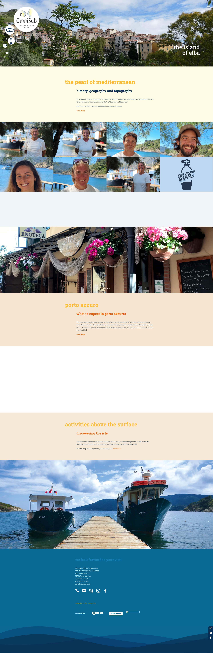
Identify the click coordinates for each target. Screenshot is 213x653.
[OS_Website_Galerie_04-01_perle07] (133, 174)
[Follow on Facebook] (210, 637)
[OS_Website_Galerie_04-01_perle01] (26, 139)
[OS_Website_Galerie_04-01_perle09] (26, 209)
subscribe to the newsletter (85, 603)
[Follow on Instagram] (210, 628)
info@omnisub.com (82, 584)
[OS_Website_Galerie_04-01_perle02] (79, 139)
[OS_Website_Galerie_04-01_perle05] (26, 174)
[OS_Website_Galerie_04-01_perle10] (79, 209)
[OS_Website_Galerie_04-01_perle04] (186, 139)
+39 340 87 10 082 (81, 581)
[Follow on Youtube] (210, 633)
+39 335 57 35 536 (82, 579)
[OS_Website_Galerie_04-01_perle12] (186, 209)
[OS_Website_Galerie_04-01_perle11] (133, 209)
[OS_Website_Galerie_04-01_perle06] (79, 174)
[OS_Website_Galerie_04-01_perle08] (186, 174)
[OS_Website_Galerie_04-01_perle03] (133, 139)
